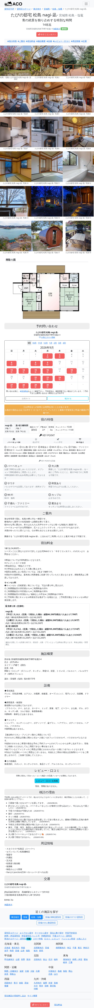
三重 (70, 962)
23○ (48, 378)
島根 (60, 971)
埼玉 (69, 947)
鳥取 (65, 971)
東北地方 (15, 917)
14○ (24, 371)
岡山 (70, 971)
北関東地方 (39, 947)
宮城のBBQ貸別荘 (53, 917)
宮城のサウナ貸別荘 (74, 917)
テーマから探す (41, 933)
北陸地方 (38, 959)
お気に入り (81, 938)
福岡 (45, 982)
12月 (46, 343)
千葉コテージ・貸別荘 (62, 935)
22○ (36, 378)
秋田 (12, 950)
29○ (36, 386)
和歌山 (13, 974)
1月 (50, 343)
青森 (23, 947)
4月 (64, 343)
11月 (40, 343)
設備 (50, 41)
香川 (16, 982)
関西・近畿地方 (11, 971)
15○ (36, 371)
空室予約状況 (71, 933)
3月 (59, 343)
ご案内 (22, 41)
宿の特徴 (13, 41)
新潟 (28, 959)
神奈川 (86, 947)
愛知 (86, 959)
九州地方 (38, 982)
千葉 (74, 947)
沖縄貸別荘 (46, 935)
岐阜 (65, 962)
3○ (60, 356)
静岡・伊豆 (77, 959)
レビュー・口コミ (62, 41)
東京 (80, 947)
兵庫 (38, 971)
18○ (71, 371)
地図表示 (56, 29)
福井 (56, 959)
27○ (12, 386)
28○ (24, 386)
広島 (50, 974)
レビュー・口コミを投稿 (47, 780)
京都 (27, 971)
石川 (50, 959)
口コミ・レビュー (52, 938)
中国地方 (52, 971)
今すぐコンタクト (48, 34)
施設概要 (42, 41)
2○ (47, 356)
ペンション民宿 (68, 938)
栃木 (36, 950)
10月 (34, 343)
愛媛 (6, 985)
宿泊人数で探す (57, 933)
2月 (55, 343)
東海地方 (67, 959)
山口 (56, 974)
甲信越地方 (9, 959)
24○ (60, 378)
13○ (12, 371)
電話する (68, 398)
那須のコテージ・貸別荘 (15, 938)
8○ (35, 363)
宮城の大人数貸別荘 (47, 922)
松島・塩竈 (36, 917)
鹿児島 (53, 985)
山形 (22, 950)
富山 (45, 959)
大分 (36, 985)
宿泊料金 (31, 41)
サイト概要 (32, 995)
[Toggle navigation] (86, 3)
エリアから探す (26, 933)
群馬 (41, 950)
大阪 (32, 971)
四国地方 (8, 982)
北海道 (7, 947)
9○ (47, 363)
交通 (85, 41)
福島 (28, 950)
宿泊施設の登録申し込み (15, 995)
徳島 (21, 982)
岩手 (6, 950)
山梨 (18, 959)
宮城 (25, 917)
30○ (48, 386)
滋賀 (22, 971)
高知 (26, 982)
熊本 (41, 985)
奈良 (6, 974)
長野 (23, 959)
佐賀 (50, 982)
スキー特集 (38, 938)
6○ (11, 363)
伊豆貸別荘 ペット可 (31, 935)
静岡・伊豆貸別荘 (12, 935)
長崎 (56, 982)
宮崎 (46, 985)
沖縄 (36, 988)
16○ (48, 371)
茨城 (47, 947)
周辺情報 (76, 41)
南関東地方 (61, 947)
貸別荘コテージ (11, 933)
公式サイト (26, 398)
